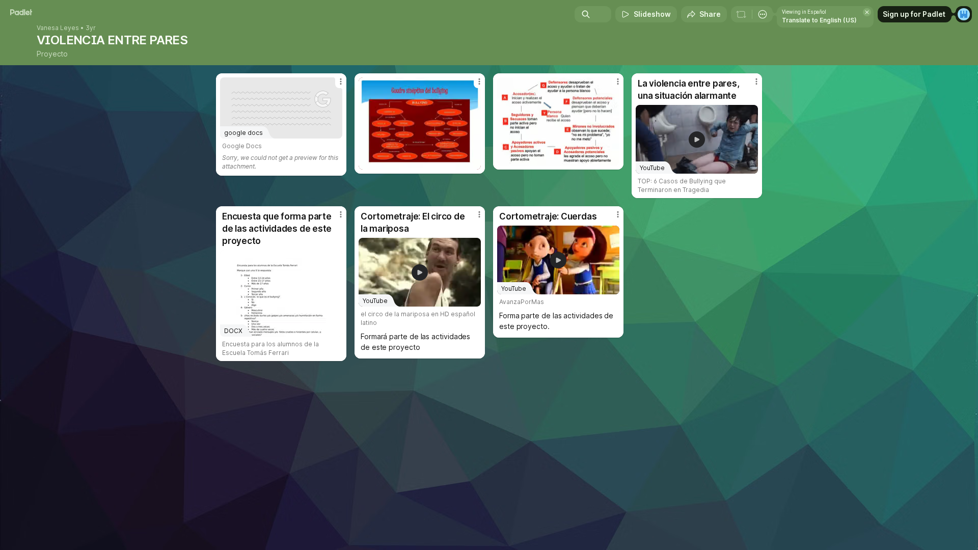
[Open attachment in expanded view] (420, 123)
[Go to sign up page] (964, 14)
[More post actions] (340, 81)
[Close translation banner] (867, 12)
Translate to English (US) (819, 20)
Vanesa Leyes (58, 28)
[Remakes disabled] (741, 14)
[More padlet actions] (762, 14)
